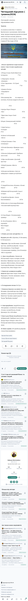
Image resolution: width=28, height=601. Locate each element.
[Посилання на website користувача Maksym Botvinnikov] (17, 482)
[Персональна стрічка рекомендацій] (3, 599)
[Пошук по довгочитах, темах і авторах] (21, 599)
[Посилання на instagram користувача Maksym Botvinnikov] (11, 482)
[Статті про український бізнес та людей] (7, 599)
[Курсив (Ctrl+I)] (5, 368)
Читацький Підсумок (7, 341)
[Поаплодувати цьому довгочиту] (5, 346)
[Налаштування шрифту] (26, 8)
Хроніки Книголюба (7, 335)
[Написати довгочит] (12, 599)
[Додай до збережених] (17, 346)
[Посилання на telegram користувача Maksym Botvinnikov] (14, 482)
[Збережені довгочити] (16, 599)
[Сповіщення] (25, 599)
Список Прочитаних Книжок (9, 338)
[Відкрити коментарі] (11, 346)
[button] (25, 599)
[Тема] (20, 2)
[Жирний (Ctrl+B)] (2, 368)
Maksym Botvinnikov (14, 460)
